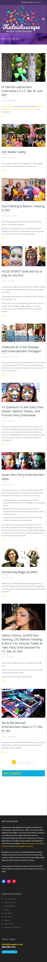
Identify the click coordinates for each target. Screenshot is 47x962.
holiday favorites (10, 906)
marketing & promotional (12, 927)
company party (14, 39)
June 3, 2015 (5, 577)
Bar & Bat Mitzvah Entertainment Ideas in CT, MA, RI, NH (22, 727)
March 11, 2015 (6, 736)
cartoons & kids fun (10, 899)
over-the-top (8, 913)
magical (6, 920)
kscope (13, 100)
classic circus (8, 924)
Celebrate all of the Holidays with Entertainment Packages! (21, 349)
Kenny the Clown (7, 106)
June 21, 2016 (6, 281)
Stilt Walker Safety (14, 152)
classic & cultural (9, 902)
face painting (12, 109)
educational (8, 917)
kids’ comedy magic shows (27, 109)
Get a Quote (12, 773)
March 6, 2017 (6, 157)
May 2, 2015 (5, 657)
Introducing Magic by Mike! (20, 572)
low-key (6, 909)
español (37, 2)
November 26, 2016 (8, 216)
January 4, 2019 (6, 100)
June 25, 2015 (6, 421)
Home (4, 39)
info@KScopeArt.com (12, 944)
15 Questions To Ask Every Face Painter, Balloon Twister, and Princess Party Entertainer (22, 411)
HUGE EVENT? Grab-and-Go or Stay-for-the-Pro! (22, 273)
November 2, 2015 (7, 357)
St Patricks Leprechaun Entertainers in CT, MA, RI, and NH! (22, 91)
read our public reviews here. (24, 846)
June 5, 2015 (5, 484)
